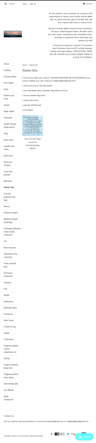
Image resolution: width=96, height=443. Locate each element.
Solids (6, 105)
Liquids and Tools (9, 148)
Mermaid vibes (10, 308)
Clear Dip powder (8, 173)
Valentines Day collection (10, 255)
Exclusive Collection (8, 274)
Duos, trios (8, 140)
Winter (7, 295)
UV (5, 241)
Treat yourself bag (10, 265)
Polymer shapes (11, 213)
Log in (24, 4)
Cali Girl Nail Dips (22, 436)
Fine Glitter (9, 83)
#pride (6, 333)
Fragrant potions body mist (11, 366)
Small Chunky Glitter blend (10, 125)
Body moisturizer (9, 398)
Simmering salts (11, 384)
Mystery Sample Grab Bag (11, 220)
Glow (6, 89)
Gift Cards (8, 156)
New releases (10, 248)
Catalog (7, 70)
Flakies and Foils (9, 97)
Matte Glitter (9, 111)
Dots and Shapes (8, 163)
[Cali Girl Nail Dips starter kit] (32, 125)
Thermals (8, 118)
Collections (9, 339)
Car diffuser (9, 390)
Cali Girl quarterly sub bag (9, 197)
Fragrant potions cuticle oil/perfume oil (11, 349)
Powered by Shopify (36, 436)
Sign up (33, 4)
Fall (5, 289)
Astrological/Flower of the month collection (11, 231)
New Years (9, 320)
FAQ (6, 134)
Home (6, 64)
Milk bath (8, 181)
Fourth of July (10, 327)
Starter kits (9, 187)
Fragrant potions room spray (11, 376)
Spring (7, 358)
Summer (7, 282)
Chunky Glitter (10, 77)
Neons (7, 206)
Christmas (8, 314)
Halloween (8, 301)
